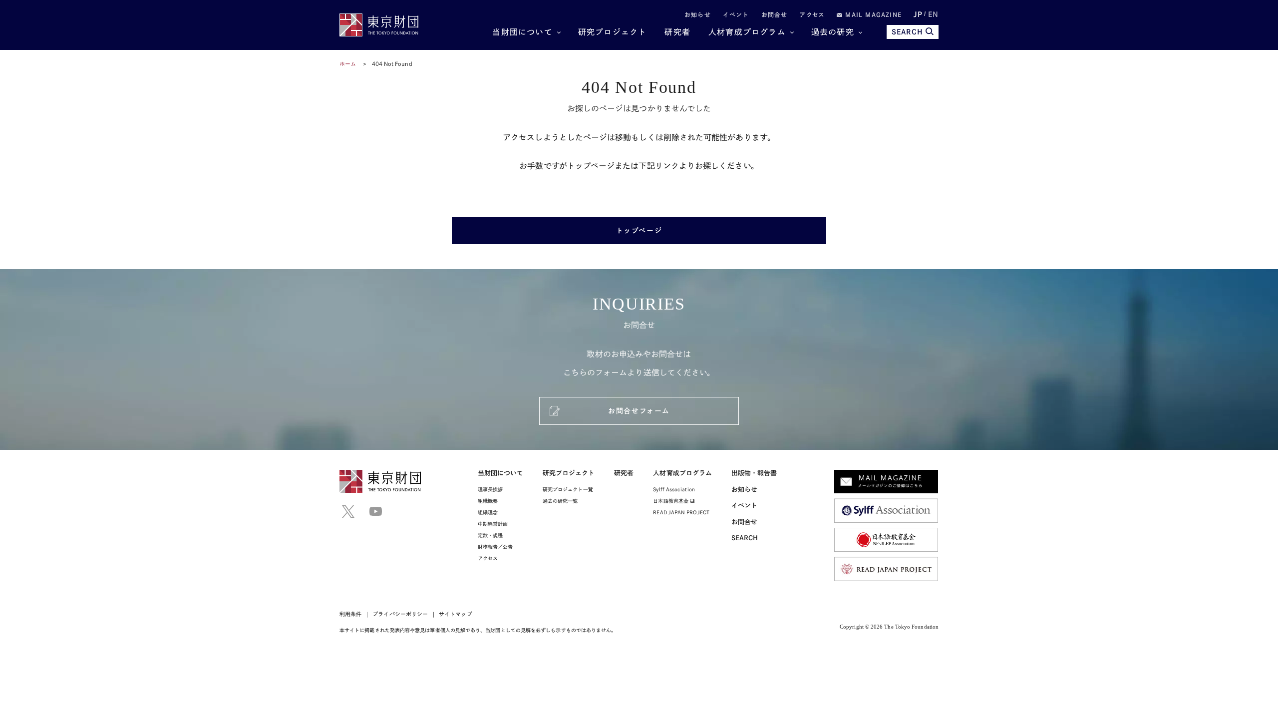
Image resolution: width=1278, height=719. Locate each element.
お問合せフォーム (638, 410)
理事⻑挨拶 (490, 489)
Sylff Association (673, 489)
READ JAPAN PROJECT (681, 512)
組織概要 (488, 500)
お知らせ (697, 14)
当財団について (522, 32)
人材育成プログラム (747, 32)
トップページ (639, 230)
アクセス (812, 14)
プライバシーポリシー (400, 614)
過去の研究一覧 (560, 500)
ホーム (347, 63)
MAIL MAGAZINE (872, 14)
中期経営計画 (493, 523)
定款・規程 (490, 535)
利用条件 (350, 614)
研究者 (677, 32)
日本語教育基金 (671, 500)
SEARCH (907, 31)
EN (933, 14)
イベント (736, 14)
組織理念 (488, 512)
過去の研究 (832, 32)
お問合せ (774, 14)
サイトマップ (455, 614)
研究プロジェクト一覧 (568, 489)
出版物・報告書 (754, 473)
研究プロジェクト (612, 32)
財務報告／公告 (495, 546)
